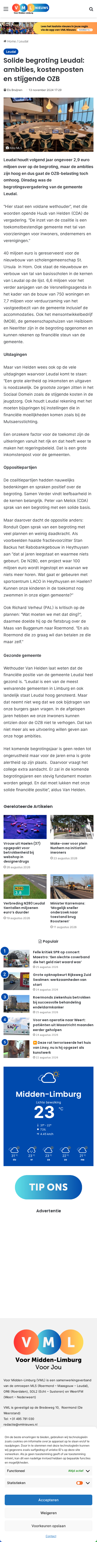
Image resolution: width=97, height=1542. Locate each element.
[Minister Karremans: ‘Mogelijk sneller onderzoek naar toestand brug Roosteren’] (71, 886)
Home (11, 41)
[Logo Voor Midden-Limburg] (30, 8)
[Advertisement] (48, 1262)
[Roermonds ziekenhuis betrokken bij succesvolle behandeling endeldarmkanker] (16, 1004)
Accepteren (48, 1500)
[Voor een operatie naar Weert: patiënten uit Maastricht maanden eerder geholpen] (16, 1026)
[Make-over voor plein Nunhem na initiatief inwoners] (71, 827)
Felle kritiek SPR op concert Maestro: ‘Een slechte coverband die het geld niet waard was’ (61, 957)
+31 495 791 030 (22, 1419)
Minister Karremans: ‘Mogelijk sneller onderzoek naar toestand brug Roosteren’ (67, 912)
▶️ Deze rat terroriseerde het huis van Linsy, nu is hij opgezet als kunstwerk (62, 1047)
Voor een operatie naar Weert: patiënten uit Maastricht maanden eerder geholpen (63, 1025)
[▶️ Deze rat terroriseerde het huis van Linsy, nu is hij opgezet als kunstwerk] (16, 1049)
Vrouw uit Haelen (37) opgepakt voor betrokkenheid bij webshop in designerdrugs (22, 852)
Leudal (23, 41)
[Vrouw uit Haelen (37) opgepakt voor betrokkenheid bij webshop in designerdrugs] (25, 827)
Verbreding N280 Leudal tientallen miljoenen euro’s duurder (24, 908)
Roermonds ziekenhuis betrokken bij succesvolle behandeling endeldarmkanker (61, 1002)
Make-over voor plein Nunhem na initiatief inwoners (68, 848)
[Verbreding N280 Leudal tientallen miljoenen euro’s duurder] (25, 886)
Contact (51, 1536)
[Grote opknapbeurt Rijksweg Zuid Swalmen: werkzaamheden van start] (16, 981)
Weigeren (48, 1513)
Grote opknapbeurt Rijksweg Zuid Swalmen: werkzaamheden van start (62, 979)
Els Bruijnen (14, 90)
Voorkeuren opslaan (49, 1526)
